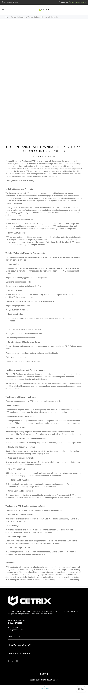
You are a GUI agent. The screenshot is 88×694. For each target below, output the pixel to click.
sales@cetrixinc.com (15, 630)
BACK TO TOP (44, 689)
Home (7, 17)
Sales (16, 2)
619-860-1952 (8, 2)
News (13, 17)
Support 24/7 (64, 2)
